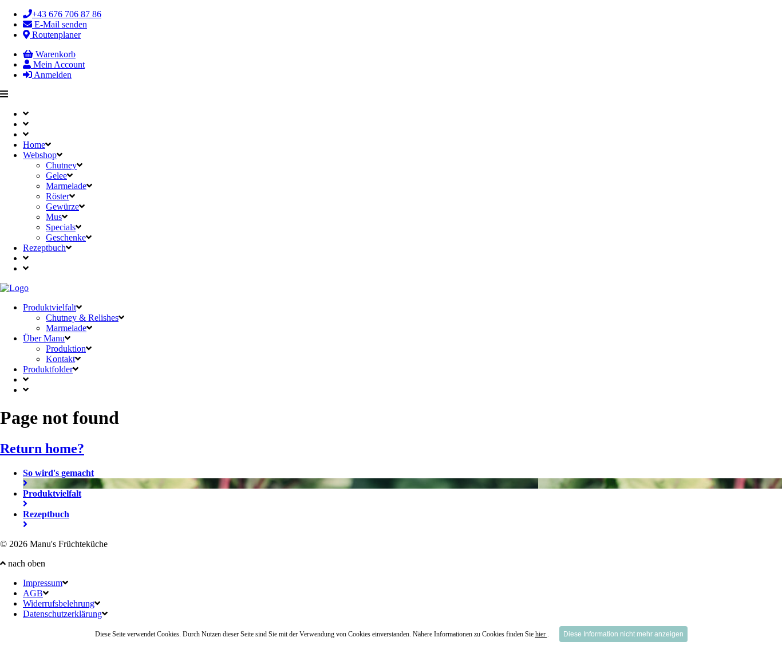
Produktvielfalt (49, 307)
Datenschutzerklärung (62, 614)
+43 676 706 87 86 (66, 14)
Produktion (66, 348)
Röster (57, 196)
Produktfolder (48, 369)
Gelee (56, 175)
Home (34, 145)
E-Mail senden (59, 24)
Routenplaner (55, 35)
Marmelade (66, 186)
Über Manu (44, 338)
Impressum (42, 583)
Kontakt (60, 359)
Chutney (61, 165)
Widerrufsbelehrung (58, 603)
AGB (33, 593)
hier (541, 634)
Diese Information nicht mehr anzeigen (623, 634)
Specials (61, 227)
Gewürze (62, 206)
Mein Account (58, 64)
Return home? (42, 448)
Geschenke (66, 237)
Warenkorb (54, 54)
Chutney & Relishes (82, 317)
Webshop (40, 155)
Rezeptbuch (44, 248)
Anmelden (52, 75)
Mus (54, 217)
